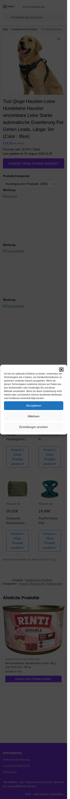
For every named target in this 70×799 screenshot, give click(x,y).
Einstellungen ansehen (33, 427)
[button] (61, 369)
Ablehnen (33, 416)
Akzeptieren (33, 405)
